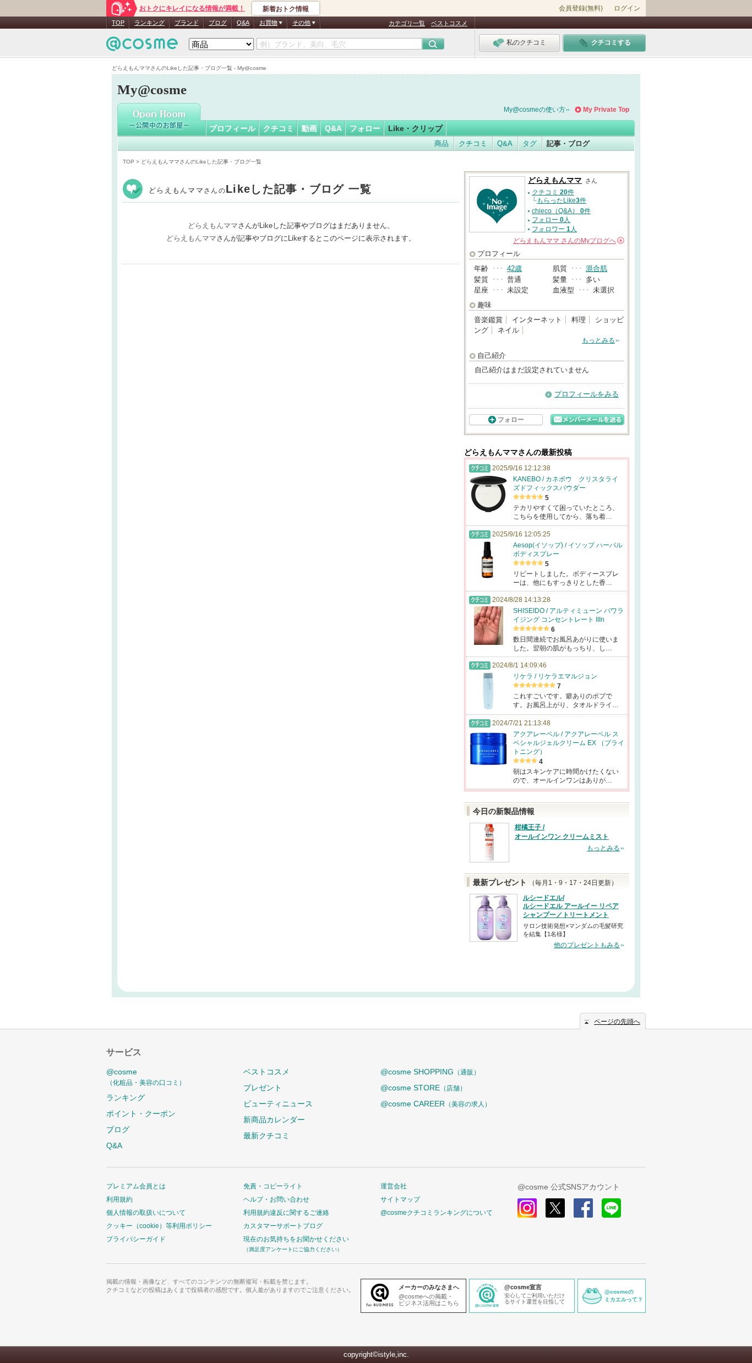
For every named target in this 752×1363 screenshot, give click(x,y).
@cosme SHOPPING (430, 1071)
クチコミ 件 (553, 192)
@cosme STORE (423, 1087)
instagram (527, 1208)
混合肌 (596, 268)
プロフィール (232, 128)
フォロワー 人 (554, 229)
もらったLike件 (561, 200)
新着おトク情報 (286, 9)
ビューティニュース (278, 1103)
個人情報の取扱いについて (146, 1213)
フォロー (365, 128)
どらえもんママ (260, 190)
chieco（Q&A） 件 (561, 211)
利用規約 (119, 1199)
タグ (529, 143)
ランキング (149, 22)
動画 (309, 128)
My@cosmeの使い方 (534, 109)
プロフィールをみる (586, 394)
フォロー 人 (551, 220)
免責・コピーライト (273, 1186)
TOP (118, 22)
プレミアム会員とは (136, 1186)
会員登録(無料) (581, 8)
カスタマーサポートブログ (283, 1226)
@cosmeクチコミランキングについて (436, 1213)
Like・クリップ (415, 128)
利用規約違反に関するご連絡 (286, 1213)
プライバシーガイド (136, 1239)
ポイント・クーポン (141, 1113)
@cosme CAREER (435, 1103)
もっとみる (598, 340)
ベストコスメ (449, 23)
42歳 (514, 268)
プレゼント (262, 1087)
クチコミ (278, 128)
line (611, 1208)
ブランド (187, 22)
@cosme (146, 1077)
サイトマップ (400, 1199)
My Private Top (606, 109)
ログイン (627, 8)
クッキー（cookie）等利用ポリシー (159, 1226)
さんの (568, 241)
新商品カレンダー (274, 1119)
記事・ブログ (568, 143)
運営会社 (393, 1186)
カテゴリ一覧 (407, 23)
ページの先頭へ (617, 1021)
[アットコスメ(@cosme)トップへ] (142, 46)
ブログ (218, 22)
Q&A (243, 22)
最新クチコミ (266, 1135)
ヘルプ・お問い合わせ (276, 1199)
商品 (441, 143)
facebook (583, 1208)
